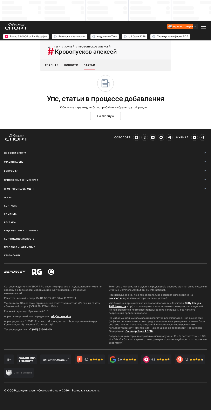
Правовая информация (19, 247)
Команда (10, 214)
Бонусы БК (11, 171)
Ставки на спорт (15, 162)
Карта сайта (12, 255)
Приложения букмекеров (21, 180)
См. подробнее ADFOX (139, 331)
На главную (105, 116)
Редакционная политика (21, 230)
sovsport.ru (115, 298)
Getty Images (193, 303)
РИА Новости (117, 306)
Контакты (11, 205)
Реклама (10, 222)
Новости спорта (15, 153)
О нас (8, 197)
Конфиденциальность (19, 238)
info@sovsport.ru (61, 316)
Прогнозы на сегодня (19, 189)
